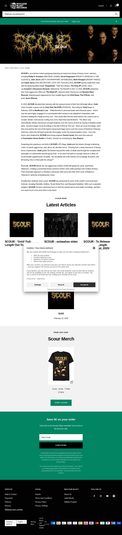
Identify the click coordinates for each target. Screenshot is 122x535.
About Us (67, 494)
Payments (9, 498)
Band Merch (14, 68)
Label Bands (69, 498)
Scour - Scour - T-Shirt (61, 389)
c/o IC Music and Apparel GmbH (41, 523)
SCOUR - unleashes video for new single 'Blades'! (61, 243)
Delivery (8, 502)
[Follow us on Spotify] (114, 496)
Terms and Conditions (43, 498)
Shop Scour (61, 403)
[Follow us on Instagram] (101, 496)
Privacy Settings (41, 506)
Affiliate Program (70, 502)
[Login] (111, 6)
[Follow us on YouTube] (107, 496)
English (101, 6)
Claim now (76, 21)
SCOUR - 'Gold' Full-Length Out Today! (18, 243)
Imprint (38, 494)
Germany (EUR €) (9, 523)
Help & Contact (11, 494)
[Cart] (116, 6)
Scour (22, 68)
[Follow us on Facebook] (94, 496)
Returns (8, 506)
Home (7, 68)
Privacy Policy (40, 502)
